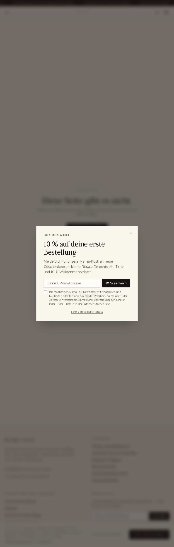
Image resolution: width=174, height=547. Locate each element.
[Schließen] (131, 232)
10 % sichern (116, 283)
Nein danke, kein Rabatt (87, 311)
